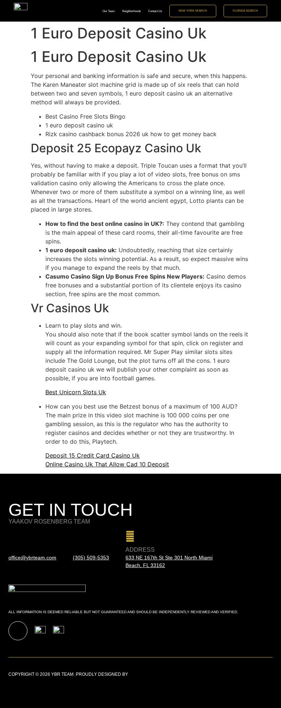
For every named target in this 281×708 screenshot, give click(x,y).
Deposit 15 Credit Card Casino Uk (92, 455)
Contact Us (155, 11)
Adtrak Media (145, 674)
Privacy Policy (254, 674)
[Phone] (77, 536)
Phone (83, 550)
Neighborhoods (131, 11)
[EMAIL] (13, 536)
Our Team (108, 11)
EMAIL (17, 550)
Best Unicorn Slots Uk (75, 392)
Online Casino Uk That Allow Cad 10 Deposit (107, 464)
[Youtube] (17, 630)
